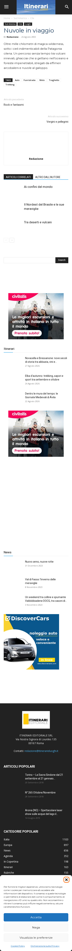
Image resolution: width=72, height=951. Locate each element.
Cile (32, 18)
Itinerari (9, 349)
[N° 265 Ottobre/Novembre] (13, 797)
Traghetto (54, 80)
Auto (17, 80)
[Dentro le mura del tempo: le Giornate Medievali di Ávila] (13, 398)
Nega (36, 927)
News (7, 552)
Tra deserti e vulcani (38, 222)
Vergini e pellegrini (57, 121)
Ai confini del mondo (38, 187)
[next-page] (12, 240)
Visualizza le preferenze (36, 937)
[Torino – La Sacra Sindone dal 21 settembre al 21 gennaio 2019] (13, 779)
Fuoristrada (29, 80)
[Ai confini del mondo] (13, 191)
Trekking (10, 84)
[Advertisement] (36, 501)
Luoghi (28, 24)
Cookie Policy (18, 946)
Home (7, 18)
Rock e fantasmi (14, 104)
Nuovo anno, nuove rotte (39, 561)
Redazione (12, 36)
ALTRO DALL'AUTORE (47, 177)
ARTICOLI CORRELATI (18, 177)
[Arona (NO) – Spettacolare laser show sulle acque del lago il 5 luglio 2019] (13, 814)
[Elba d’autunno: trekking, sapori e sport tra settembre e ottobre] (13, 380)
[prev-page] (6, 240)
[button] (66, 880)
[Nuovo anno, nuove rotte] (13, 566)
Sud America (20, 18)
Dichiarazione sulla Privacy (45, 946)
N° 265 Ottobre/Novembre (40, 792)
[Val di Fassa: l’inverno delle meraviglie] (13, 584)
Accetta (36, 917)
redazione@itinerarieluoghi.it (41, 751)
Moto (42, 80)
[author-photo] (36, 153)
